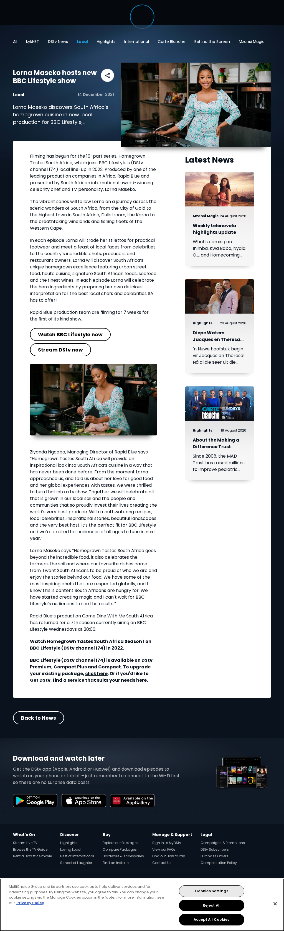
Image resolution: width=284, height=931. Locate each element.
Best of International (77, 856)
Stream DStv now (60, 349)
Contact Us (161, 862)
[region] (142, 904)
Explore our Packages (120, 842)
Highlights (106, 41)
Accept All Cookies (211, 919)
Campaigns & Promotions (223, 842)
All (15, 41)
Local (82, 41)
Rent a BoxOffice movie (32, 856)
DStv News (58, 41)
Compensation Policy (219, 862)
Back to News (38, 717)
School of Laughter (76, 862)
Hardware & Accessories (123, 856)
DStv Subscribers (215, 849)
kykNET (32, 41)
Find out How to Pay (168, 856)
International (136, 41)
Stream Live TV (25, 842)
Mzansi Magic (252, 41)
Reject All (211, 905)
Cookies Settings (211, 891)
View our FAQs (164, 849)
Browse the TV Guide (30, 849)
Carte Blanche (172, 41)
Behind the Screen (212, 41)
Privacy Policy (30, 903)
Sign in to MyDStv (166, 842)
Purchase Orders (214, 856)
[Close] (275, 904)
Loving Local (70, 849)
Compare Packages (120, 849)
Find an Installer (116, 862)
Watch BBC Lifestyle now (70, 334)
